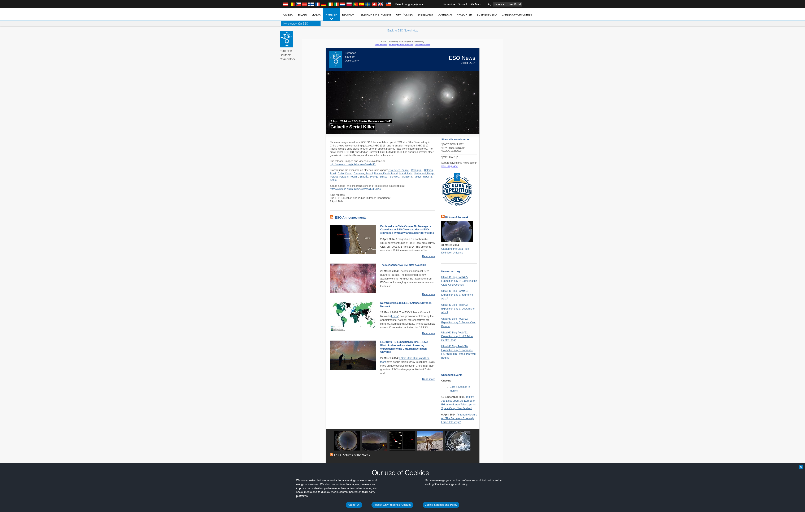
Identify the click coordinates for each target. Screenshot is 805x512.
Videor (316, 14)
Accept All (354, 504)
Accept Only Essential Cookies (392, 504)
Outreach (445, 14)
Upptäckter (404, 14)
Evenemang (425, 14)
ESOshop (348, 14)
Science (499, 4)
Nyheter (331, 14)
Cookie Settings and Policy (441, 504)
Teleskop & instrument (375, 14)
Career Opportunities (517, 14)
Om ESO (288, 14)
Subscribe (449, 4)
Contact (462, 4)
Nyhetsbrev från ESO (295, 23)
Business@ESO (487, 14)
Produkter (464, 14)
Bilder (302, 14)
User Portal (514, 4)
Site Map (475, 4)
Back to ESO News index (402, 30)
